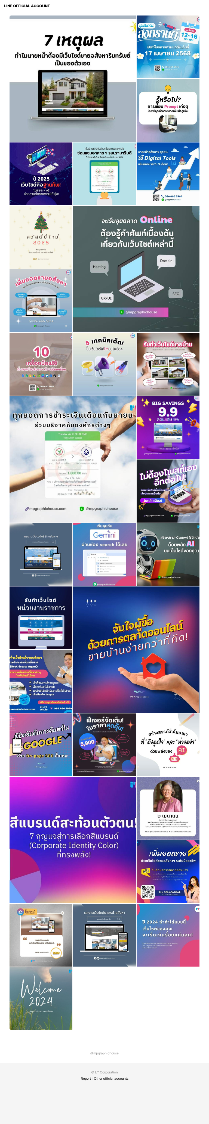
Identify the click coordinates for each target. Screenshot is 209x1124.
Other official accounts (111, 1078)
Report (86, 1078)
